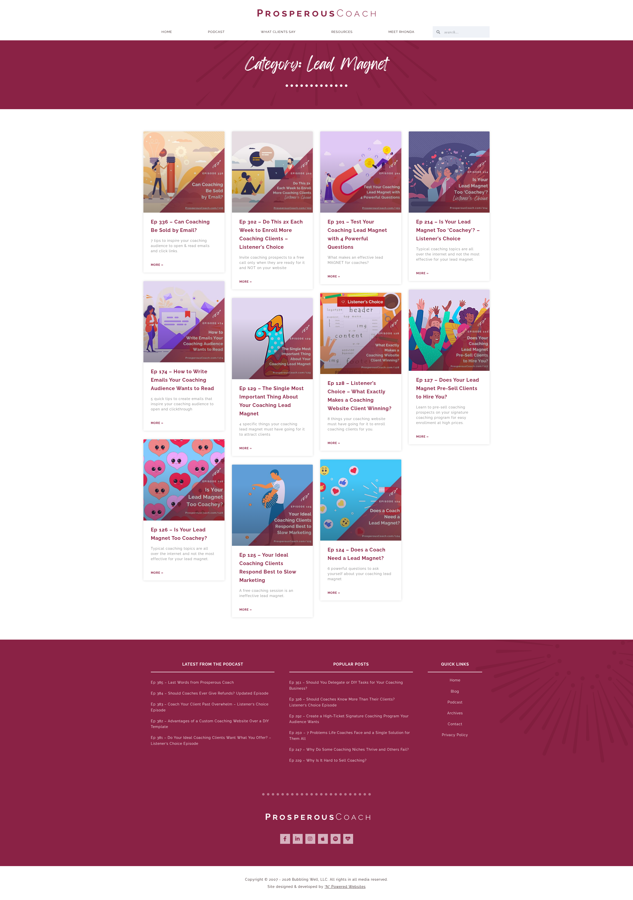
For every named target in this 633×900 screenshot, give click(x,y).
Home (166, 32)
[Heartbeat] (348, 839)
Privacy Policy (455, 735)
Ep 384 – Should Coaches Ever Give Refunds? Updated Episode (210, 693)
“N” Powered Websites (345, 887)
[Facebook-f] (285, 839)
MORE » (157, 265)
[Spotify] (335, 839)
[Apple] (323, 839)
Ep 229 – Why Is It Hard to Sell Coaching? (328, 760)
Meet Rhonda (401, 32)
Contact (455, 724)
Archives (455, 713)
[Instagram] (310, 839)
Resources (342, 32)
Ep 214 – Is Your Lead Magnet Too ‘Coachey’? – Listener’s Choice (448, 230)
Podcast (216, 32)
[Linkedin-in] (298, 839)
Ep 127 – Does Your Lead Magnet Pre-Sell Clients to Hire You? (447, 388)
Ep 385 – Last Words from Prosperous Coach (192, 682)
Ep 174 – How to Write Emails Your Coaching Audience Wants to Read (182, 380)
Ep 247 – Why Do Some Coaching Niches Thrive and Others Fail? (349, 749)
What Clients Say (278, 32)
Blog (455, 691)
